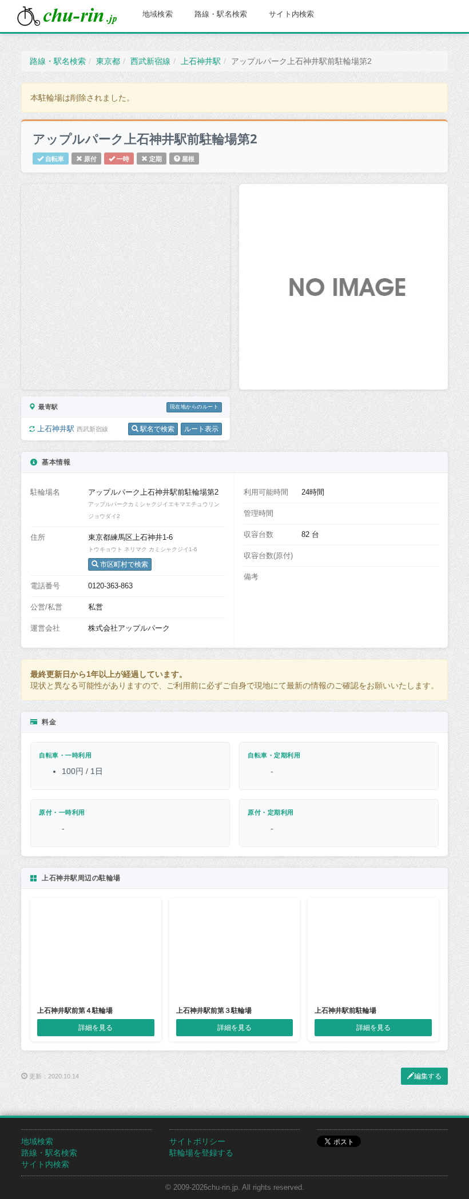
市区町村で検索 (123, 564)
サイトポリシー (197, 1141)
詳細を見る (95, 1028)
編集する (428, 1076)
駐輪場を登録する (201, 1152)
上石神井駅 (57, 429)
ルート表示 (201, 429)
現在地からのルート (194, 407)
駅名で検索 (156, 429)
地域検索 (157, 14)
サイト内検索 (292, 14)
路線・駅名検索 (221, 14)
